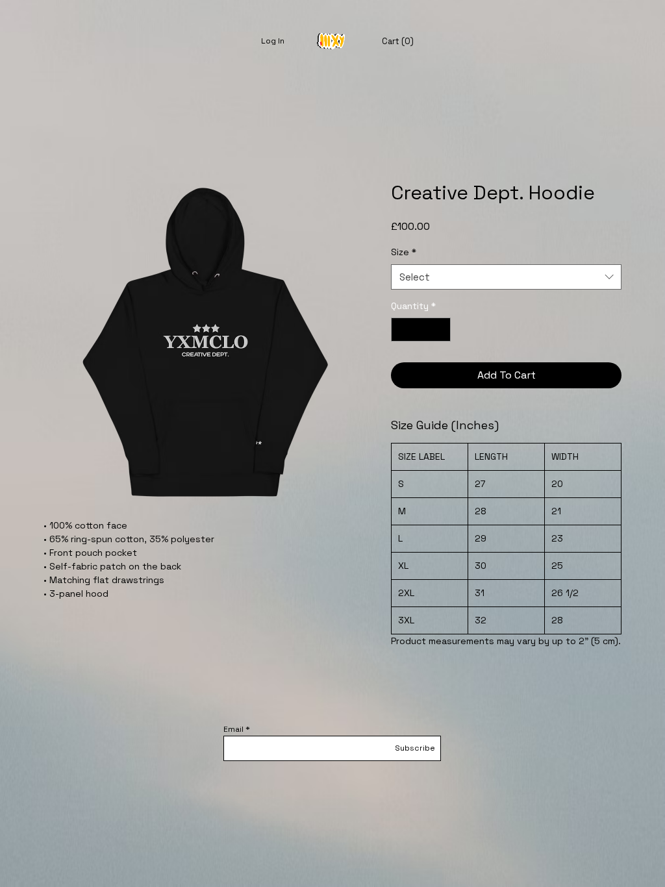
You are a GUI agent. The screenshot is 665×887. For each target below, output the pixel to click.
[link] (396, 41)
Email (233, 729)
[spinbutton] (421, 329)
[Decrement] (401, 329)
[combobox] (506, 277)
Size (403, 252)
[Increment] (441, 329)
